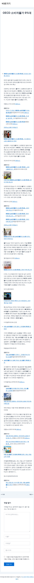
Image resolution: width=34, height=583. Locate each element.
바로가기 (6, 3)
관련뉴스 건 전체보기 (11, 127)
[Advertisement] (17, 33)
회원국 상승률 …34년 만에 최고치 (18, 270)
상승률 (15, 122)
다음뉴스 (17, 104)
